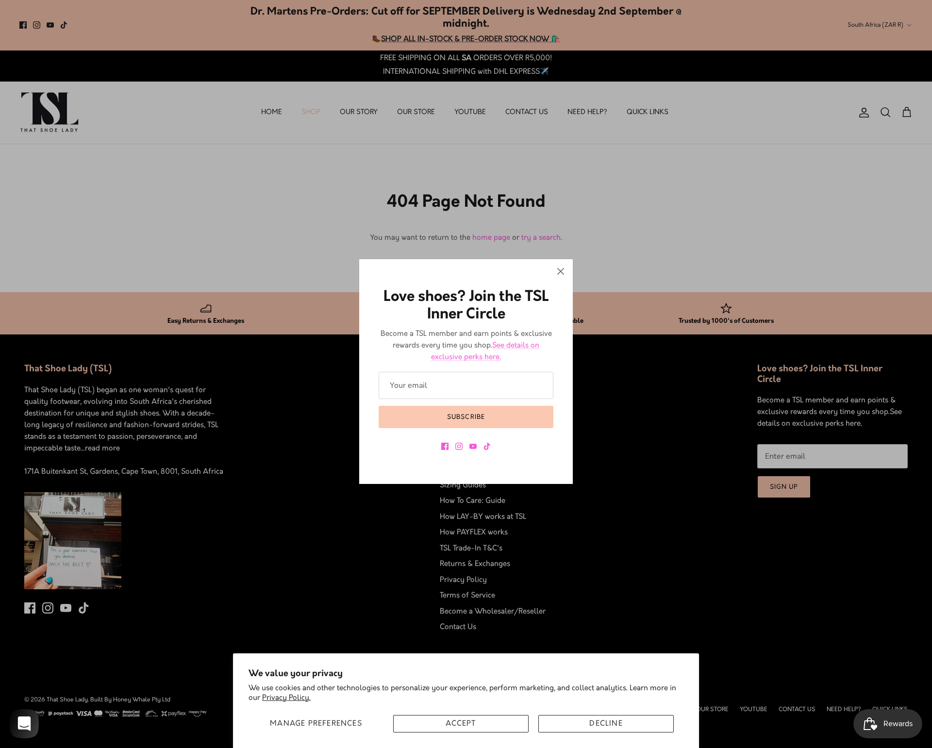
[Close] (560, 271)
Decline (605, 723)
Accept (461, 723)
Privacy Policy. (286, 698)
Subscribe (465, 417)
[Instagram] (459, 446)
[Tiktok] (487, 446)
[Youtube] (473, 446)
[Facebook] (445, 446)
